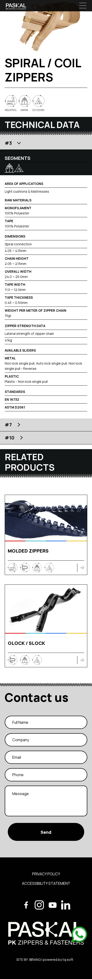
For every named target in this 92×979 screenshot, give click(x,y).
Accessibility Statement (46, 883)
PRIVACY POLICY (46, 874)
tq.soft (68, 959)
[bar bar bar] (83, 5)
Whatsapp (79, 935)
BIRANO (35, 959)
